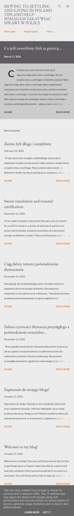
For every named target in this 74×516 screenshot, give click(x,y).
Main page (9, 31)
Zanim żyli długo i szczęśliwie (27, 143)
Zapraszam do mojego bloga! (26, 389)
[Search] (59, 6)
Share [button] (8, 112)
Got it (47, 512)
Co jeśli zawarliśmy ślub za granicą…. (33, 48)
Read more (63, 112)
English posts (31, 31)
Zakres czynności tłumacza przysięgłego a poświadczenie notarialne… (36, 329)
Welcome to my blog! (21, 446)
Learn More (32, 512)
